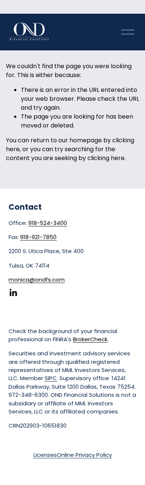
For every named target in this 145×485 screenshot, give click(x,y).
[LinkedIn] (13, 292)
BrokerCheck (90, 339)
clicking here (106, 158)
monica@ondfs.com (37, 279)
